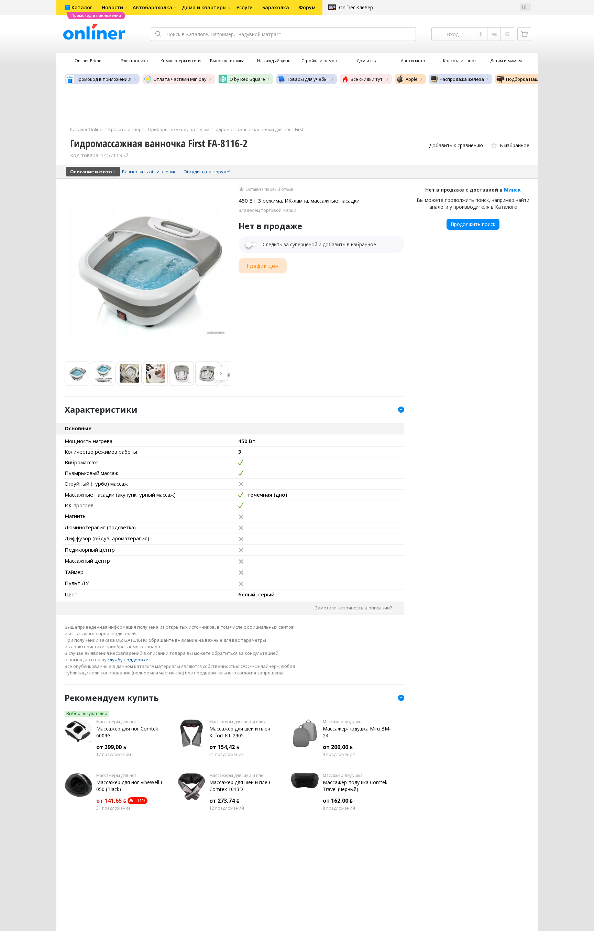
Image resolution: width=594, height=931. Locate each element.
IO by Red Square (247, 79)
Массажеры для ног (116, 721)
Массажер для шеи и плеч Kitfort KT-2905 (239, 732)
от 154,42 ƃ (224, 747)
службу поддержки (128, 660)
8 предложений (339, 808)
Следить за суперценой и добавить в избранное (319, 244)
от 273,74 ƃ (224, 800)
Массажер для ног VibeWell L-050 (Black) (130, 785)
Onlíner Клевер (356, 7)
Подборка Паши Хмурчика (535, 79)
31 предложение (113, 808)
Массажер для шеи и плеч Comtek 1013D (239, 785)
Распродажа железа (462, 79)
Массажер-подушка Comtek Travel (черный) (355, 785)
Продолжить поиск (473, 224)
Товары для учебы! (308, 79)
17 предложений (113, 754)
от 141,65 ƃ (111, 800)
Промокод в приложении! (103, 79)
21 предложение (226, 754)
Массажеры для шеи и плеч (237, 721)
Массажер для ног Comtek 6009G (127, 732)
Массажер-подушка (343, 721)
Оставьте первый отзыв (269, 189)
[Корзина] (524, 34)
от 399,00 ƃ (111, 747)
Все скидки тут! (367, 79)
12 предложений (226, 808)
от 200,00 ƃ (338, 747)
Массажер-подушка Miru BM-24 (357, 732)
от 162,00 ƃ (338, 800)
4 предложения (339, 754)
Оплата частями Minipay (180, 79)
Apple (412, 79)
